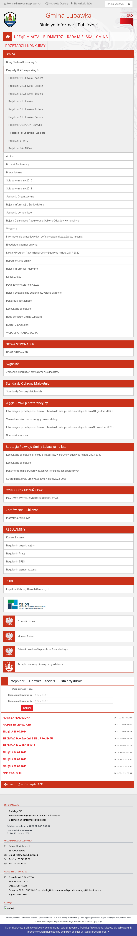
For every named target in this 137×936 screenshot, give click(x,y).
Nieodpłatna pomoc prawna (21, 244)
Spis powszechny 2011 (19, 188)
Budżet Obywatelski (17, 324)
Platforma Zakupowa (18, 518)
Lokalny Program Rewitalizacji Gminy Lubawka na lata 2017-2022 (42, 252)
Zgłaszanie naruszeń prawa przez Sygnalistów (32, 372)
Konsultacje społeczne (19, 308)
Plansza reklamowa (16, 717)
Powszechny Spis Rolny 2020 (22, 284)
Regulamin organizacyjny (20, 545)
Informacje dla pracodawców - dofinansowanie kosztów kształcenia (44, 236)
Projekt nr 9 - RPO (18, 140)
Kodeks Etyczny (15, 537)
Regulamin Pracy (15, 553)
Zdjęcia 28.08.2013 (14, 759)
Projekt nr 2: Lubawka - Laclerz (26, 85)
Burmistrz (53, 37)
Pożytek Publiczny (16, 164)
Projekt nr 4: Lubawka (21, 101)
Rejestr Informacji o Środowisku (24, 204)
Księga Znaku (13, 276)
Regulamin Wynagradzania (21, 569)
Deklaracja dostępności (19, 300)
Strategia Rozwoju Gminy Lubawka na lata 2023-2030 (36, 478)
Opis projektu (12, 773)
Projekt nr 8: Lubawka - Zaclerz (27, 132)
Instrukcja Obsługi (58, 3)
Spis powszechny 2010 (19, 180)
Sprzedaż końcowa (17, 435)
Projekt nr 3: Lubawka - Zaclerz (26, 93)
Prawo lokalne (14, 172)
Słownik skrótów (82, 3)
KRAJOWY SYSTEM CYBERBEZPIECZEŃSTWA (32, 498)
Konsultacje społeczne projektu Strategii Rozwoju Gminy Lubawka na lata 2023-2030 (53, 454)
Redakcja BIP (15, 811)
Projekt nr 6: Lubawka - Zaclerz (26, 117)
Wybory (10, 228)
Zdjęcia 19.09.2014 (14, 731)
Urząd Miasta (26, 37)
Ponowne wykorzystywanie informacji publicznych (34, 815)
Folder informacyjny (16, 724)
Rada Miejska (79, 37)
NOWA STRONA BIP (17, 352)
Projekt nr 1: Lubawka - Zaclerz (26, 78)
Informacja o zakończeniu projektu (27, 738)
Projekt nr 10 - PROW (20, 148)
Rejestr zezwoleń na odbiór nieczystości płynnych (34, 292)
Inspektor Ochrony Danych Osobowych (27, 589)
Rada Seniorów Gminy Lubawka (24, 316)
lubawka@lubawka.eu (27, 855)
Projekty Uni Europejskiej (21, 70)
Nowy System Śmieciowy (20, 62)
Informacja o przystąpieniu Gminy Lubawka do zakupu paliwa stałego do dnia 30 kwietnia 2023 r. (60, 427)
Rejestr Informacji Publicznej (22, 268)
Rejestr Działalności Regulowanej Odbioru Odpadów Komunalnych (43, 220)
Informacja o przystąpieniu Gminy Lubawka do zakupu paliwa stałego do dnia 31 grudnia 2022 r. (59, 411)
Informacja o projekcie (18, 745)
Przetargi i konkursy (25, 46)
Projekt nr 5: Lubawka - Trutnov (26, 109)
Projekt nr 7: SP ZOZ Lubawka (25, 125)
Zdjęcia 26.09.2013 (14, 752)
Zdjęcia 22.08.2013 (14, 766)
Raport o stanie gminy (18, 260)
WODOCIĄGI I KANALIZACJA (22, 332)
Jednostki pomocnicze (19, 212)
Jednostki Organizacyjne (20, 196)
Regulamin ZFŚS (15, 561)
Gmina (102, 37)
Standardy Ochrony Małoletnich (24, 391)
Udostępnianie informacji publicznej (27, 819)
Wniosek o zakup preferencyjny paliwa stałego (32, 419)
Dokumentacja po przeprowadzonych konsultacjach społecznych (42, 470)
